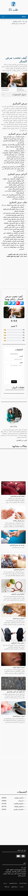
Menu (24, 16)
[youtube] (18, 856)
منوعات (20, 800)
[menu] (3, 16)
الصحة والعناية (18, 798)
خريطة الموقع (15, 886)
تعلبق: (21, 362)
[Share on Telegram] (10, 303)
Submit (14, 381)
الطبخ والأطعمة (18, 803)
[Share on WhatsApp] (6, 303)
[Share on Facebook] (22, 303)
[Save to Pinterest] (18, 303)
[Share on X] (14, 303)
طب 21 (25, 21)
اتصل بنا (21, 886)
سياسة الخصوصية (13, 883)
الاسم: (21, 356)
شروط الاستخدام (23, 883)
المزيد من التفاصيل (21, 440)
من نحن (5, 883)
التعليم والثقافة (18, 806)
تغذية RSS (7, 886)
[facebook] (23, 856)
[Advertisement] (14, 39)
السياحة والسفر (18, 809)
